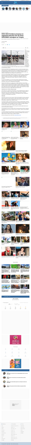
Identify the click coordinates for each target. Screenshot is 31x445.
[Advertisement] (15, 16)
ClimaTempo (27, 302)
